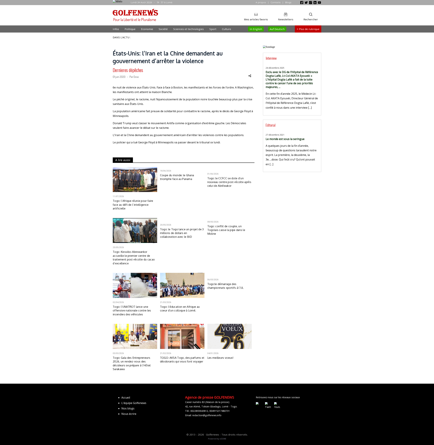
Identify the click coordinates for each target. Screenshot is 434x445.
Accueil (125, 397)
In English (256, 29)
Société (163, 29)
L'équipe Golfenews (133, 403)
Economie (147, 29)
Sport (212, 29)
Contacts (276, 2)
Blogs (288, 2)
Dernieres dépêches (128, 70)
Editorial (270, 125)
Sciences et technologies (188, 29)
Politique (130, 29)
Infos (116, 29)
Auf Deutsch (277, 29)
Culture (226, 29)
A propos (261, 2)
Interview (271, 58)
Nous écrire (128, 414)
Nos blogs (127, 408)
